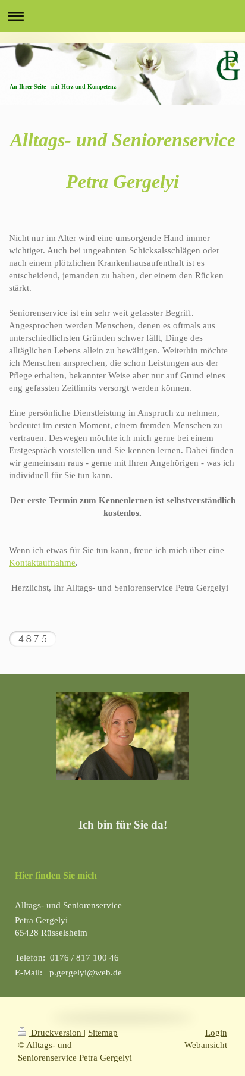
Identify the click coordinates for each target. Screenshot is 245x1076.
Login (216, 1032)
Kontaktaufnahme (42, 562)
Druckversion (56, 1032)
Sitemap (103, 1032)
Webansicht (205, 1045)
